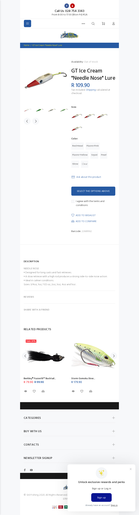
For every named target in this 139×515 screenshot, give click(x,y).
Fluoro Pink (93, 146)
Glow (75, 164)
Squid (94, 155)
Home (26, 45)
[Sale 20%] (46, 356)
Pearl (103, 155)
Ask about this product (88, 177)
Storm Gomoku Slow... (83, 378)
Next (35, 121)
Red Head (77, 146)
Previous (27, 121)
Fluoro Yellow (80, 155)
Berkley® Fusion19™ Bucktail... (40, 378)
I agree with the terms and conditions (90, 203)
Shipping (91, 90)
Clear (84, 164)
